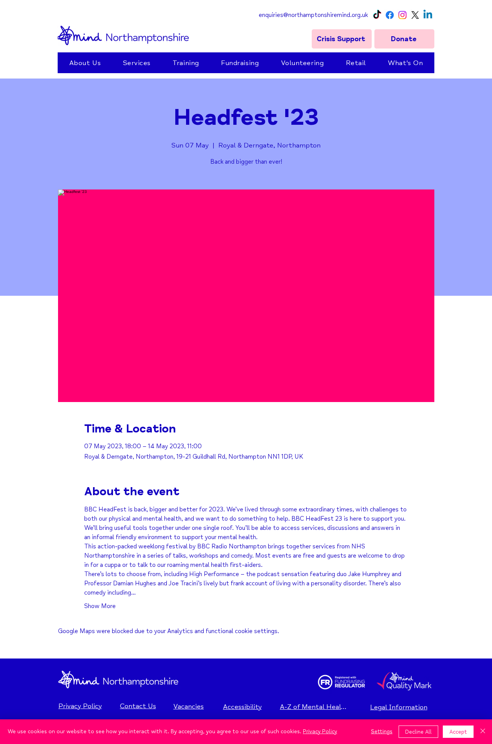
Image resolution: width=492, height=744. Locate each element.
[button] (85, 63)
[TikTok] (377, 15)
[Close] (482, 732)
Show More (100, 606)
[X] (415, 15)
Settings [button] (381, 731)
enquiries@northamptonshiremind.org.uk (313, 15)
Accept (458, 732)
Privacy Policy (320, 731)
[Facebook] (389, 15)
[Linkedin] (427, 15)
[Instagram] (402, 15)
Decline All (418, 732)
